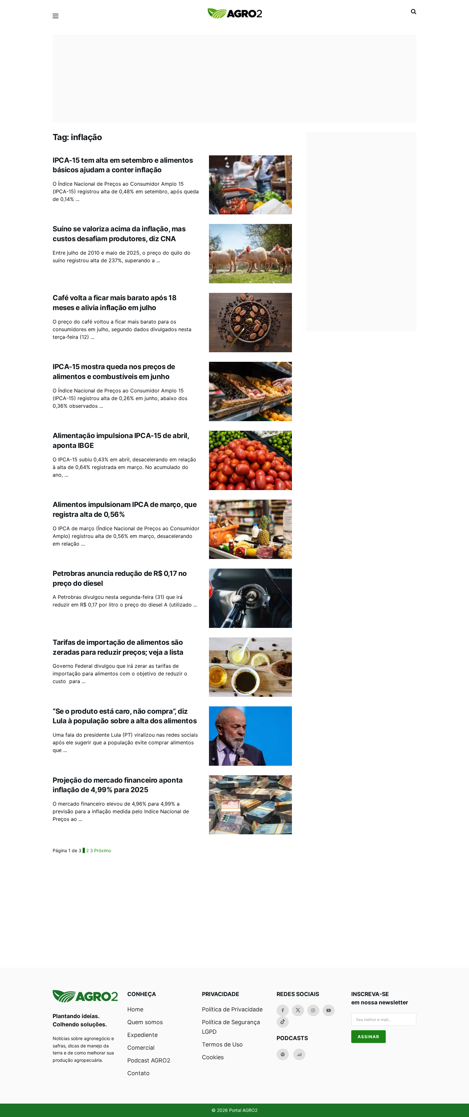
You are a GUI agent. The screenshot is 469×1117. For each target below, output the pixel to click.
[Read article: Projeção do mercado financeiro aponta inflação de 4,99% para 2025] (250, 805)
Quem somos (145, 1022)
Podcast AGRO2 (148, 1060)
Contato (138, 1073)
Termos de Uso (222, 1044)
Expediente (142, 1034)
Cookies (213, 1057)
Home (135, 1009)
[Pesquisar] (413, 11)
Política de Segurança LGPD (231, 1027)
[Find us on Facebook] (283, 1010)
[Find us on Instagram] (313, 1010)
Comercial (140, 1047)
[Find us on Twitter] (298, 1010)
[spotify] (283, 1054)
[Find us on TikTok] (283, 1022)
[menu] (55, 16)
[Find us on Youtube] (329, 1010)
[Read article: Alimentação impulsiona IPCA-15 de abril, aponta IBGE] (250, 460)
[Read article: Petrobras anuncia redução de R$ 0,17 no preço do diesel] (250, 598)
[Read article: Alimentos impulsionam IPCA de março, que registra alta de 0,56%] (250, 529)
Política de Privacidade (232, 1009)
